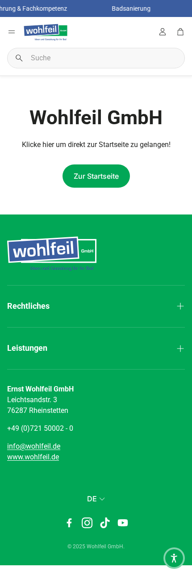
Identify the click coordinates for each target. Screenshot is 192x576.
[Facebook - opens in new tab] (69, 522)
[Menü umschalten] (11, 31)
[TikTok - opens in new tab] (105, 522)
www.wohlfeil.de (33, 457)
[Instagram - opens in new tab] (87, 522)
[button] (96, 58)
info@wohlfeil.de (33, 446)
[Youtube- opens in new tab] (122, 522)
